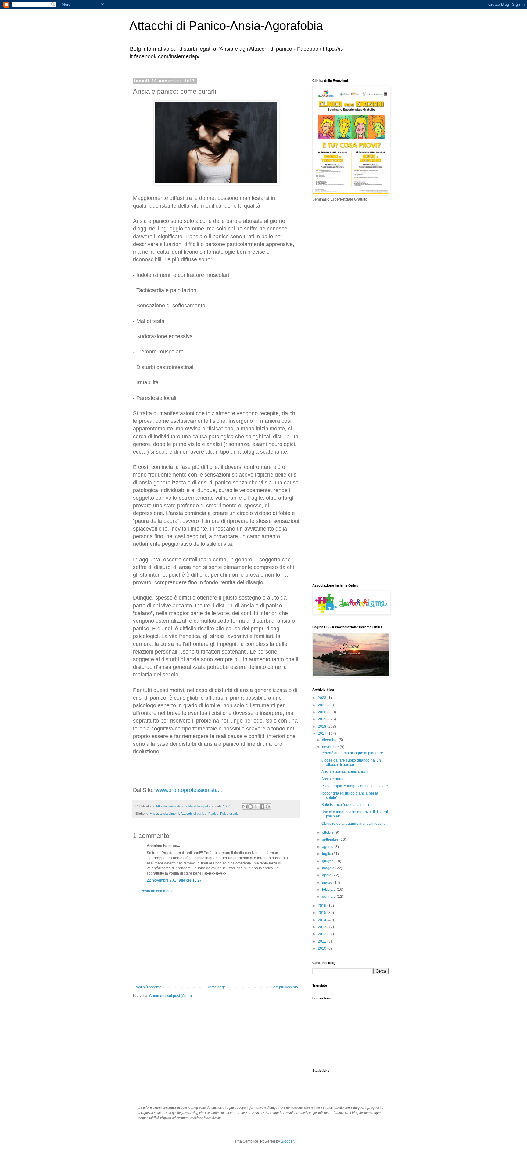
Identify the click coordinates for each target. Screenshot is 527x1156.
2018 (322, 726)
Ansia (154, 813)
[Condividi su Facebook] (262, 806)
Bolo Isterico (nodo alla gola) (345, 805)
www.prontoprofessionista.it (188, 790)
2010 (322, 948)
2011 (322, 941)
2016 (322, 906)
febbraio (329, 889)
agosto (328, 847)
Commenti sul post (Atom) (170, 996)
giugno (328, 861)
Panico (213, 813)
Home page (216, 987)
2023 (322, 698)
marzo (327, 882)
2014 (322, 920)
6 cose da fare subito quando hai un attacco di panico (351, 762)
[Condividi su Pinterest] (268, 806)
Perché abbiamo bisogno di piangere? (353, 753)
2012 (322, 934)
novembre (331, 747)
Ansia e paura (333, 779)
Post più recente (147, 987)
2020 (322, 712)
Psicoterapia (229, 813)
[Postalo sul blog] (250, 806)
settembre (330, 839)
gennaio (329, 896)
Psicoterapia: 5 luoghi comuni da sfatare (354, 786)
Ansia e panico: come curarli (344, 772)
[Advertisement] (216, 939)
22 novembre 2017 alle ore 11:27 (174, 880)
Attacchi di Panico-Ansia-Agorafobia (226, 25)
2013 (322, 927)
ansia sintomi (169, 813)
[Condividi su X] (256, 806)
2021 (322, 705)
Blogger (287, 1141)
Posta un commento (157, 891)
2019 (322, 719)
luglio (327, 854)
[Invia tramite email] (245, 806)
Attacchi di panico (193, 813)
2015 (322, 913)
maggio (328, 868)
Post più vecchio (284, 987)
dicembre (330, 740)
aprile (327, 875)
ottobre (328, 832)
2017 (322, 733)
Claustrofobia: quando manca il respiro (353, 823)
